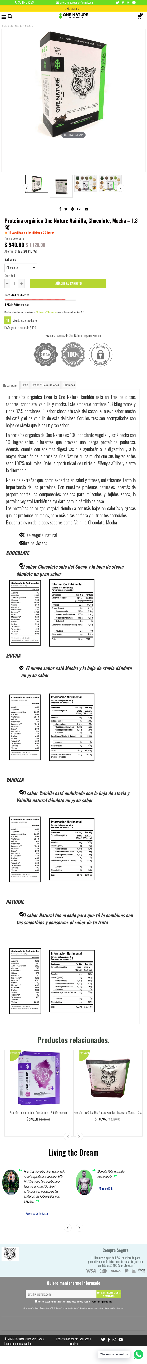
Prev (26, 188)
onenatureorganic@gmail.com (76, 2)
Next (120, 188)
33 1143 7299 (26, 2)
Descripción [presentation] (10, 385)
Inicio (4, 26)
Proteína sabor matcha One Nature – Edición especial (39, 1112)
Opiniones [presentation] (69, 385)
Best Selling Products (21, 26)
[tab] (11, 385)
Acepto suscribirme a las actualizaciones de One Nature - (75, 1301)
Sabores (10, 259)
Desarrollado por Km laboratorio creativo (73, 1341)
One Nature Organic (25, 1339)
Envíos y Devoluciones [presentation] (45, 385)
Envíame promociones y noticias (109, 1294)
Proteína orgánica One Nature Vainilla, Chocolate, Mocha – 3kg (108, 1112)
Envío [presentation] (25, 385)
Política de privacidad (102, 1301)
